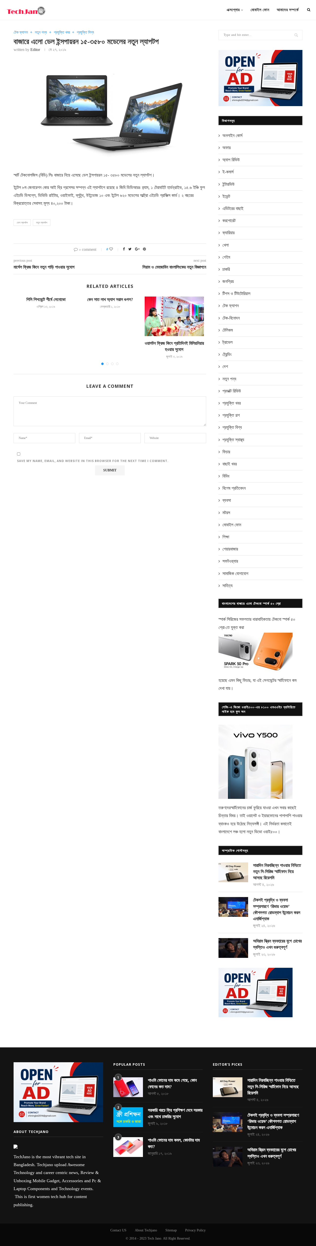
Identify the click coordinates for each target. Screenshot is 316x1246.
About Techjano (146, 1230)
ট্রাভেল (227, 342)
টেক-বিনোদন (231, 318)
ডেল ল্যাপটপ (22, 222)
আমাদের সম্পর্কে (288, 10)
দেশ (225, 366)
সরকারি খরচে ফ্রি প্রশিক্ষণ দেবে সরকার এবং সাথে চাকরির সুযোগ (175, 1113)
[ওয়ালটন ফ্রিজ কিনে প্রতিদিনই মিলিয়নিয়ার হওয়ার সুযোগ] (174, 316)
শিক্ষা (225, 536)
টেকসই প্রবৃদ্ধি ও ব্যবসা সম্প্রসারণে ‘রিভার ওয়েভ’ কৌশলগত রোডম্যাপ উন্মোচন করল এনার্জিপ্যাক (276, 909)
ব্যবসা (226, 500)
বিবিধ (225, 476)
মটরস (226, 512)
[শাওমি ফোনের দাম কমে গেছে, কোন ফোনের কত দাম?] (128, 1087)
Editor (35, 49)
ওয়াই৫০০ (270, 831)
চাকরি (226, 269)
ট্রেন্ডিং (227, 354)
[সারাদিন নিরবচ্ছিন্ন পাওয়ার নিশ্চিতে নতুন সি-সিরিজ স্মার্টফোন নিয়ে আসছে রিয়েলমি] (233, 872)
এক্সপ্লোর (233, 10)
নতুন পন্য (41, 32)
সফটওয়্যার (230, 561)
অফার (226, 147)
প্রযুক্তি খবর (62, 32)
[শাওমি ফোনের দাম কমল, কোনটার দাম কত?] (128, 1147)
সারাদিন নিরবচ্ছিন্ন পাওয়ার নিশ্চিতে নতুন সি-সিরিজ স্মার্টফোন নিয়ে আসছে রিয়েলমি (277, 871)
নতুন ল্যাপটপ (41, 222)
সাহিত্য (227, 585)
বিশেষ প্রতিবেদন (234, 488)
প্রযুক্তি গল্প (231, 415)
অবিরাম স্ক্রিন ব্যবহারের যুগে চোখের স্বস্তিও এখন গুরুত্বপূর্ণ (277, 944)
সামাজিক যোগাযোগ (235, 573)
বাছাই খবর (229, 463)
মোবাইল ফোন (260, 10)
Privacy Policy (195, 1230)
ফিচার (226, 451)
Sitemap (171, 1230)
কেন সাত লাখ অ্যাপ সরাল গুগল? (110, 299)
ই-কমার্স (228, 171)
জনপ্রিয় (228, 281)
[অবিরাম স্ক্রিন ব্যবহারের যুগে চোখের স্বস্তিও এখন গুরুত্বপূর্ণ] (233, 948)
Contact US (118, 1230)
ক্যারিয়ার (228, 232)
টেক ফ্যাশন (21, 32)
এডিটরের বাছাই (232, 208)
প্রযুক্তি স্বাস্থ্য (233, 439)
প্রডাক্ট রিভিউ (231, 391)
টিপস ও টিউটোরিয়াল (236, 293)
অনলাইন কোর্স (232, 135)
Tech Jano (154, 1238)
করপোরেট (229, 220)
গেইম (226, 257)
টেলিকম (227, 330)
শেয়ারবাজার (230, 549)
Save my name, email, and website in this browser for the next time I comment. (93, 461)
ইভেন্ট (226, 196)
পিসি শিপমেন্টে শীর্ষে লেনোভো (45, 299)
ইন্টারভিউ (228, 184)
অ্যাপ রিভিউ (231, 159)
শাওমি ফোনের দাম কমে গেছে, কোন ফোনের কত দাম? (172, 1083)
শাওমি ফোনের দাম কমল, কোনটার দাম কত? (174, 1143)
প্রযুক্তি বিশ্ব (85, 32)
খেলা (225, 245)
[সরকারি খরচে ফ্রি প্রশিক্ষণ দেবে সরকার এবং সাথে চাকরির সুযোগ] (128, 1117)
